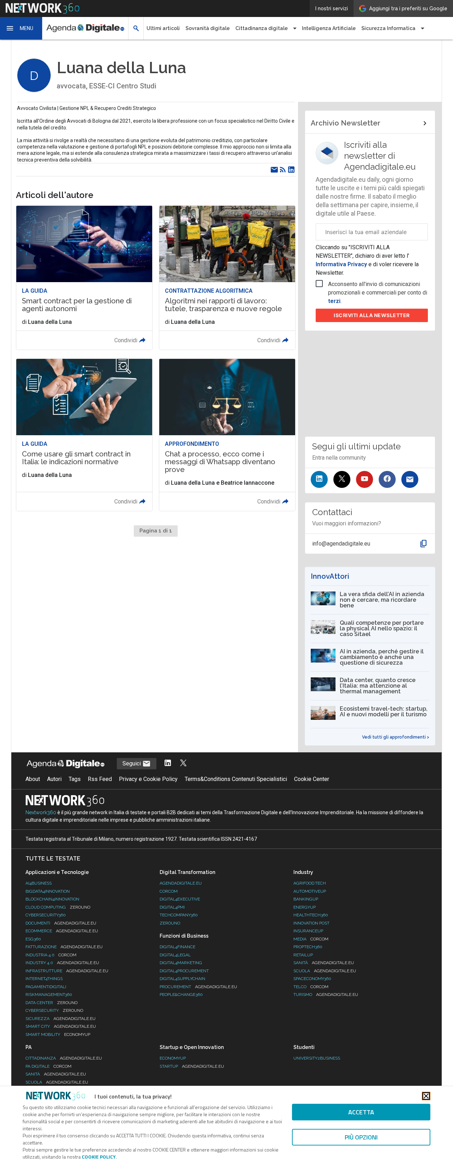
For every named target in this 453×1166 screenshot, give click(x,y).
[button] (21, 28)
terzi (334, 301)
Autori (54, 779)
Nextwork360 (40, 812)
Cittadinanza (63, 1058)
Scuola (324, 970)
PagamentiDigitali (45, 986)
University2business (316, 1058)
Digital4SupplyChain (182, 978)
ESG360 (33, 939)
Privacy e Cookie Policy (148, 779)
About (32, 779)
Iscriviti (372, 315)
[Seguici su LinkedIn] (319, 479)
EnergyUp (304, 907)
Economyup (173, 1058)
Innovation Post (311, 923)
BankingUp (305, 899)
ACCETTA (361, 1112)
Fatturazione (64, 946)
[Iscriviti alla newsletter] (409, 479)
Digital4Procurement (184, 970)
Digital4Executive (180, 899)
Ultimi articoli (163, 28)
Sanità (323, 962)
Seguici (132, 763)
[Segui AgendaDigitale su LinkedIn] (168, 763)
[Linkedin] (291, 169)
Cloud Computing (57, 907)
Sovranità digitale (207, 28)
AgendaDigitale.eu (181, 883)
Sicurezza (60, 1018)
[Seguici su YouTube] (364, 479)
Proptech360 (307, 946)
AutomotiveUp (309, 891)
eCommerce (61, 930)
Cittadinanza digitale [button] (261, 28)
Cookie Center (311, 779)
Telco (310, 986)
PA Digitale (48, 1066)
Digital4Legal (175, 954)
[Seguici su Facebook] (387, 479)
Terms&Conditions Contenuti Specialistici (236, 779)
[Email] (274, 169)
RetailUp (303, 954)
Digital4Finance (177, 946)
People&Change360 (181, 994)
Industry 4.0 (62, 962)
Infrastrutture (66, 970)
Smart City (60, 1026)
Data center (51, 1002)
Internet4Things (44, 978)
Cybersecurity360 (45, 915)
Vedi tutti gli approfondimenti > (395, 737)
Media (310, 939)
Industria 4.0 (50, 954)
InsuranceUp (308, 930)
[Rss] (283, 169)
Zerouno (170, 923)
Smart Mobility (57, 1034)
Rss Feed (100, 779)
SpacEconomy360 (312, 978)
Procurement (198, 986)
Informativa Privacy (342, 264)
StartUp (192, 1066)
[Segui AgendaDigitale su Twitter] (183, 763)
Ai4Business (38, 883)
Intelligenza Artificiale (329, 28)
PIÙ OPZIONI (361, 1137)
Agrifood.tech (309, 883)
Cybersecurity (54, 1010)
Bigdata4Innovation (47, 891)
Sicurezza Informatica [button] (388, 28)
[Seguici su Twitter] (341, 479)
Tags (75, 779)
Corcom (169, 891)
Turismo (325, 994)
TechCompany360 (179, 915)
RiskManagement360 (48, 994)
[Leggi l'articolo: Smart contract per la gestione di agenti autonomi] (84, 278)
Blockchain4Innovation (52, 899)
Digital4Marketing (181, 962)
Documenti (60, 923)
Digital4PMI (172, 907)
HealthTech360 (310, 915)
